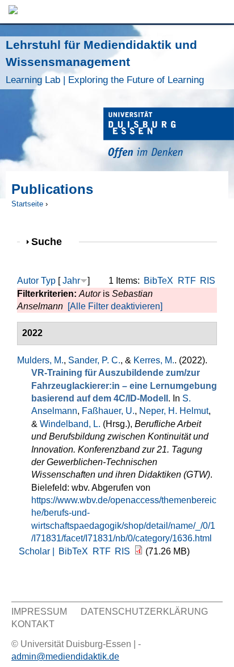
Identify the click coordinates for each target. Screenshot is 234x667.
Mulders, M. (40, 360)
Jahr (71, 280)
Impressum (39, 611)
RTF (187, 280)
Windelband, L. (70, 424)
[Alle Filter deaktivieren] (115, 306)
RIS (207, 280)
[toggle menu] (219, 11)
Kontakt (33, 624)
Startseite (27, 204)
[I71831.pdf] (138, 551)
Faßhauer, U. (108, 411)
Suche (51, 241)
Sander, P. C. (94, 360)
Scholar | (38, 551)
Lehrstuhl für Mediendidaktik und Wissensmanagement (105, 61)
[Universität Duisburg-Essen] (168, 134)
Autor (28, 280)
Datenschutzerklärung (144, 611)
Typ (48, 280)
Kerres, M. (153, 360)
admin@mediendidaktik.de (65, 656)
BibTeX (158, 280)
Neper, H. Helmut (173, 411)
